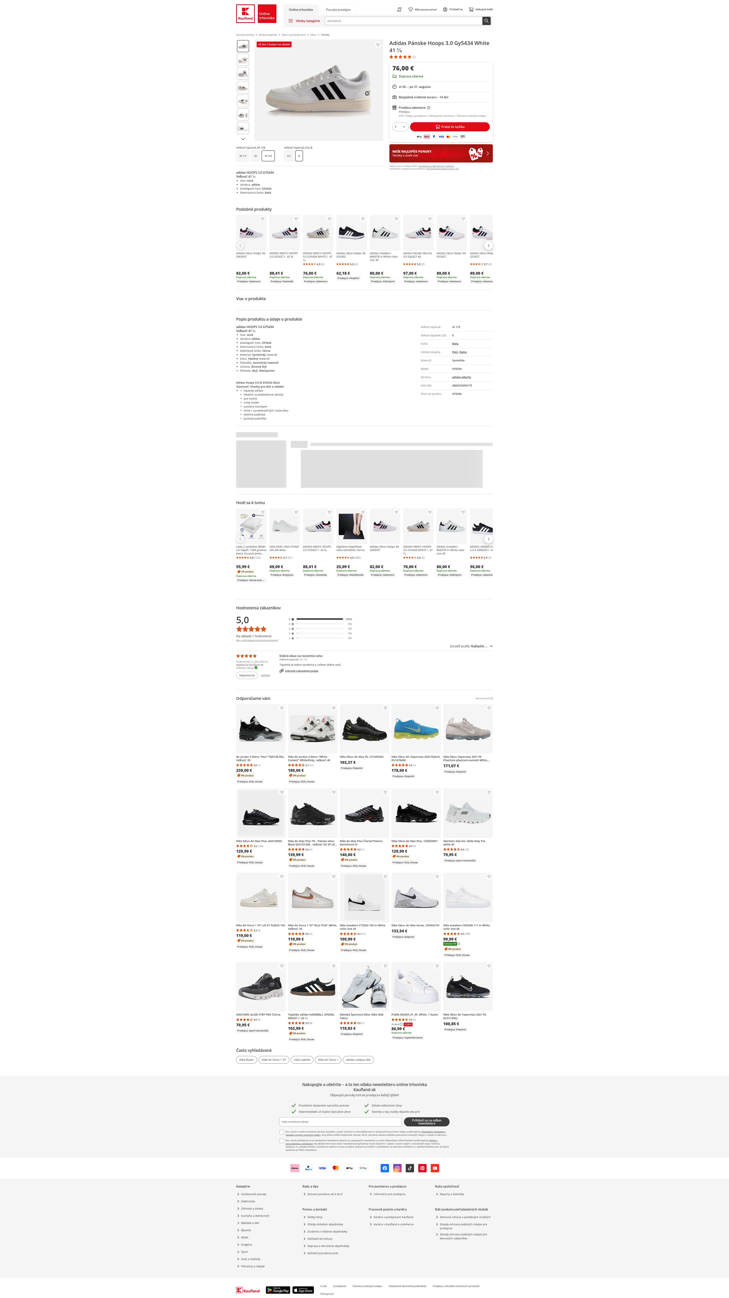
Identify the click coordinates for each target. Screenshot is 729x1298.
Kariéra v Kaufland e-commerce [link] (394, 1224)
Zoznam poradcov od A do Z (325, 1194)
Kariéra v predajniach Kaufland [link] (393, 1217)
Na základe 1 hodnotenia (253, 636)
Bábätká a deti (250, 1223)
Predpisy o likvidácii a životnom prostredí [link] (456, 1286)
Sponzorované (483, 698)
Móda (244, 1237)
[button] (320, 619)
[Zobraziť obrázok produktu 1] (243, 46)
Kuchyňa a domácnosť (255, 1216)
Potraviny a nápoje (253, 1266)
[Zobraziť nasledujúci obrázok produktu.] (243, 139)
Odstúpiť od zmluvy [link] (319, 1238)
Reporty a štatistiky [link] (452, 1194)
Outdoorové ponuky (253, 1194)
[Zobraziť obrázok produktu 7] (243, 128)
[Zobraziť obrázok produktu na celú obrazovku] (318, 90)
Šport (244, 1252)
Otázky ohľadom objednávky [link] (325, 1224)
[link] (338, 9)
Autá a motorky (250, 1259)
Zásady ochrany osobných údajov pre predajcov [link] (463, 1226)
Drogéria (246, 1244)
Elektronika (248, 1201)
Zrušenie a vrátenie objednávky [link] (327, 1231)
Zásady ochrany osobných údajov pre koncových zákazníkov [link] (463, 1236)
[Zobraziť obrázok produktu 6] (243, 114)
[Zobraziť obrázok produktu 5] (243, 101)
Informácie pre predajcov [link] (390, 1194)
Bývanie (246, 1230)
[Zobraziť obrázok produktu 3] (243, 73)
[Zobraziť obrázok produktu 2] (243, 60)
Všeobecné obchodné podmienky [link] (408, 1286)
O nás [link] (323, 1286)
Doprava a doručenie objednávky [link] (328, 1246)
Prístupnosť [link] (327, 1294)
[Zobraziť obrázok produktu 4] (243, 87)
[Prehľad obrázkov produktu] (243, 90)
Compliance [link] (339, 1286)
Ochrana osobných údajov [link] (367, 1286)
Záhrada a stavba (252, 1208)
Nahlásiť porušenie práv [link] (322, 1253)
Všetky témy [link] (314, 1217)
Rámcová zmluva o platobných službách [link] (465, 1217)
